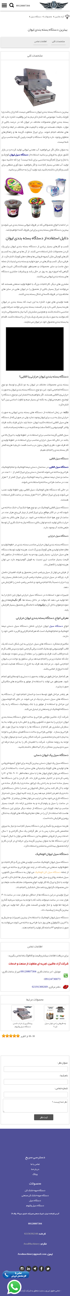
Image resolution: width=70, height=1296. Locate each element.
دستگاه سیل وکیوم (35, 1205)
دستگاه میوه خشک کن (35, 1190)
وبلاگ (35, 1174)
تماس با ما (35, 1164)
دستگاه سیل (35, 1200)
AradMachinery (32, 1243)
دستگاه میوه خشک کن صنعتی (35, 1195)
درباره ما (35, 1169)
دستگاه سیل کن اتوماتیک (48, 872)
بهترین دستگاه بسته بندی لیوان (47, 29)
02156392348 (31, 1233)
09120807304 (23, 5)
